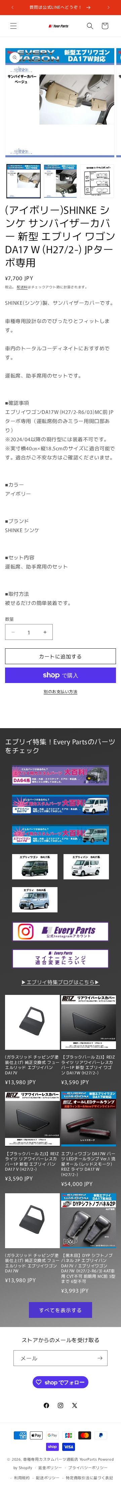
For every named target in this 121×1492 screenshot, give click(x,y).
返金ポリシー (50, 1467)
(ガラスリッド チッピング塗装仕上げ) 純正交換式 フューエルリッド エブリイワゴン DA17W (32, 1263)
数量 (9, 619)
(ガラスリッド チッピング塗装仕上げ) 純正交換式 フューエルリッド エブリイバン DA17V (32, 1064)
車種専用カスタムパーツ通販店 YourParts (60, 1459)
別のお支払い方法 (60, 691)
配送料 (22, 286)
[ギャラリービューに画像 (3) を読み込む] (97, 181)
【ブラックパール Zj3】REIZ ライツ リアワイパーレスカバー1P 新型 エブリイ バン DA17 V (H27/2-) (32, 1161)
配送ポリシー (47, 1477)
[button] (13, 26)
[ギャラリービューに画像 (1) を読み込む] (23, 181)
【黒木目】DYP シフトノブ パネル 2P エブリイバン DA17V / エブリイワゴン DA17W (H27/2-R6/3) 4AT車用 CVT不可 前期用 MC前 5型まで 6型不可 (88, 1268)
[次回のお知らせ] (108, 7)
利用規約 (22, 1477)
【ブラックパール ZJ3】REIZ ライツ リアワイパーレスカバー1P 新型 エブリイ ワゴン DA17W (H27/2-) (88, 1064)
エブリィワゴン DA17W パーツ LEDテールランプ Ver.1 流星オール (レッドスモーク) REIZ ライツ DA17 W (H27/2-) (88, 1164)
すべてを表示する (60, 1309)
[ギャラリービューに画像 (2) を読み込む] (60, 181)
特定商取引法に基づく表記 (89, 1477)
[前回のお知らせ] (12, 7)
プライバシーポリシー (88, 1467)
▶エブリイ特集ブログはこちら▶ (60, 981)
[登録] (99, 1358)
